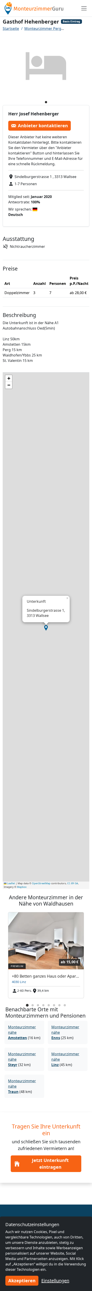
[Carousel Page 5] (49, 1005)
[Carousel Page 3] (38, 1005)
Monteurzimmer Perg (42, 28)
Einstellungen (55, 1281)
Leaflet (10, 883)
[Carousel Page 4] (43, 1005)
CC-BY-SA (72, 883)
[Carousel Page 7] (59, 1005)
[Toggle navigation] (84, 8)
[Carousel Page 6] (54, 1005)
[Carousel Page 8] (65, 1005)
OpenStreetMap (41, 883)
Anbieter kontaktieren (43, 126)
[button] (46, 628)
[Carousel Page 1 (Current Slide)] (27, 1005)
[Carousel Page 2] (32, 1005)
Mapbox (22, 887)
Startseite (11, 28)
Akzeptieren (22, 1281)
